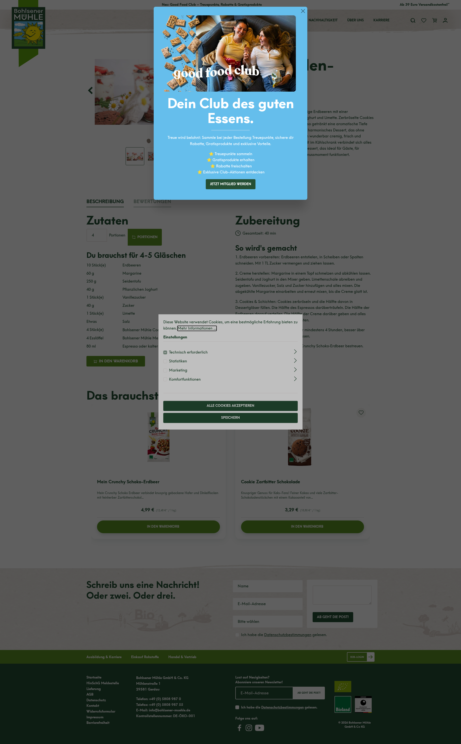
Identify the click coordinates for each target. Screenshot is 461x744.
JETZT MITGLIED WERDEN (230, 184)
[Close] (303, 11)
